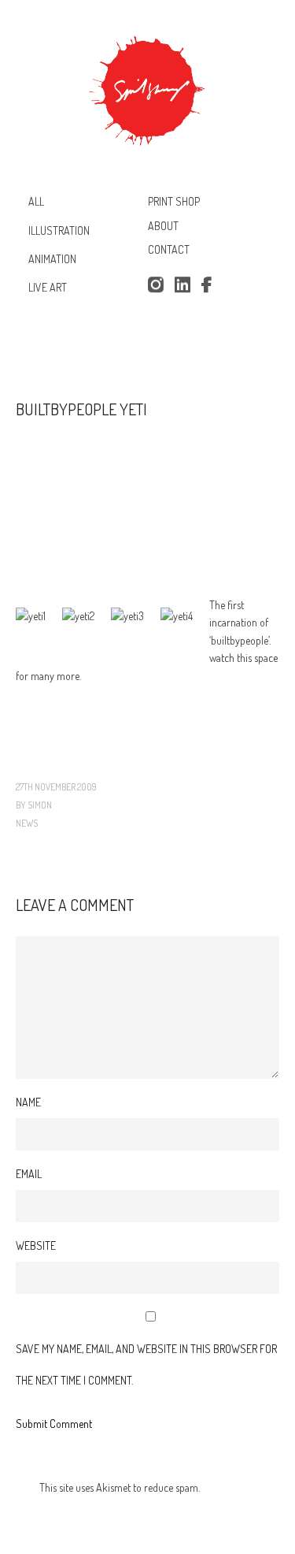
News (27, 823)
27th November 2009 (56, 787)
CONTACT (169, 250)
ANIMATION (52, 259)
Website (36, 1245)
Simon (40, 805)
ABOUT (163, 225)
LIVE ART (47, 287)
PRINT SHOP (174, 201)
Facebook (209, 285)
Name (28, 1102)
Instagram (155, 285)
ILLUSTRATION (59, 229)
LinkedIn (182, 285)
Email (29, 1173)
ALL (36, 201)
